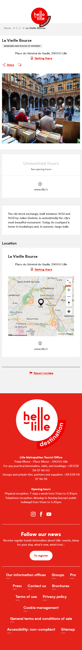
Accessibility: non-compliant (31, 629)
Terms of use (26, 596)
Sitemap (68, 629)
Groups (58, 575)
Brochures (60, 586)
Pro (73, 575)
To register (41, 555)
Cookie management (41, 607)
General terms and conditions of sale (41, 618)
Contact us (37, 586)
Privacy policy (55, 596)
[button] (19, 64)
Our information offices (26, 575)
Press (17, 586)
